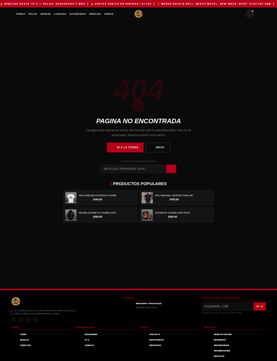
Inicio (160, 147)
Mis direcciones (222, 351)
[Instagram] (14, 320)
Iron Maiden (91, 334)
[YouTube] (35, 320)
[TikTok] (21, 320)
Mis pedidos (220, 340)
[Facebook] (28, 320)
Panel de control (223, 334)
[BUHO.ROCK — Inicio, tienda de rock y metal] (138, 14)
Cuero (23, 334)
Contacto (154, 334)
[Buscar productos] (240, 14)
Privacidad (155, 345)
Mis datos (219, 356)
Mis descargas (221, 345)
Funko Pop (25, 345)
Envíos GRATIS (156, 340)
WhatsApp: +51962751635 (148, 303)
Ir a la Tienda (127, 147)
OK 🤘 (259, 306)
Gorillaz (89, 345)
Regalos (24, 340)
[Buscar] (171, 169)
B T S (87, 340)
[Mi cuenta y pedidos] (259, 14)
